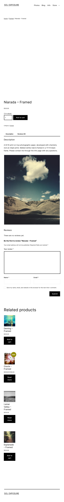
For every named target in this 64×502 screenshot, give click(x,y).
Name (6, 277)
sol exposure (11, 5)
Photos (37, 5)
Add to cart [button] (9, 340)
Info (48, 5)
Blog (43, 5)
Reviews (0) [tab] (22, 134)
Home (6, 18)
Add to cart (20, 118)
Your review (9, 249)
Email (36, 277)
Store (55, 5)
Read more (10, 378)
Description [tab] (9, 134)
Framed (11, 18)
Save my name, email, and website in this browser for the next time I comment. (32, 287)
